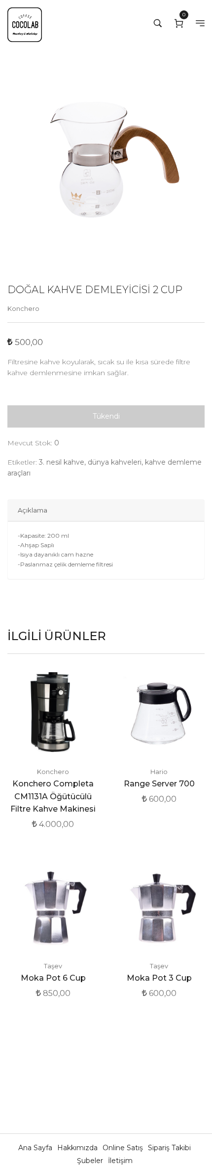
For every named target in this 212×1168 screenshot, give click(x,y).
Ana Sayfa (36, 1147)
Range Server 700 (159, 783)
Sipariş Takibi (169, 1147)
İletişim (120, 1160)
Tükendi (106, 416)
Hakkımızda (78, 1147)
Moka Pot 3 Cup (159, 978)
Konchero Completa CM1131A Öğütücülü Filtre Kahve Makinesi (53, 796)
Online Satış (124, 1147)
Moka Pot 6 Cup (53, 978)
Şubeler (91, 1160)
